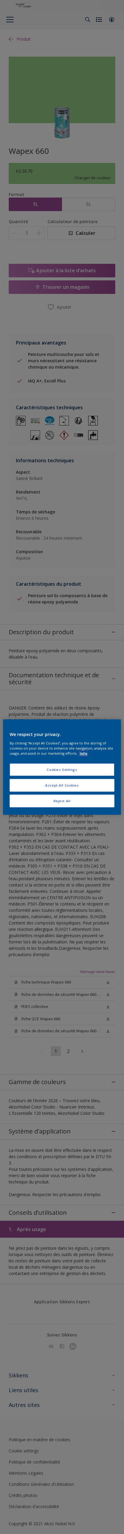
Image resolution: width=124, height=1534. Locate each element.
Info (83, 753)
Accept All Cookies (62, 785)
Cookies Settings (62, 769)
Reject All (62, 800)
